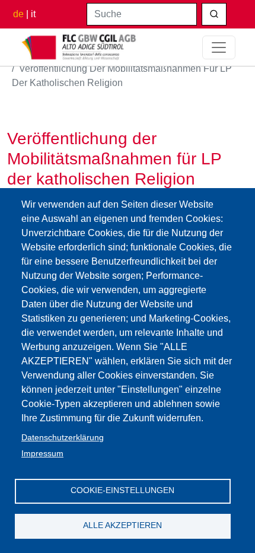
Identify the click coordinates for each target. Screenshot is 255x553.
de (18, 14)
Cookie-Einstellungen (122, 490)
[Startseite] (79, 47)
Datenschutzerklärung (62, 437)
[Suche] (214, 14)
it (33, 14)
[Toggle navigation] (218, 47)
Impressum (42, 453)
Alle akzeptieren (122, 525)
